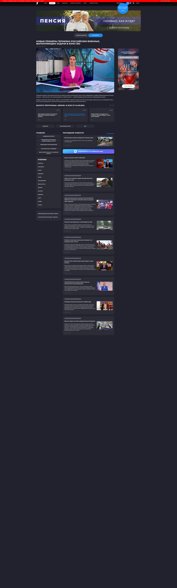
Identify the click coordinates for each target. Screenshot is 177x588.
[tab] (81, 35)
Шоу (58, 3)
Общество (45, 126)
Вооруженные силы (65, 126)
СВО (85, 126)
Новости (52, 3)
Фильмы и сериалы (75, 3)
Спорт (85, 3)
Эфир (45, 3)
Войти (137, 3)
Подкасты (65, 3)
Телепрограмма (93, 3)
